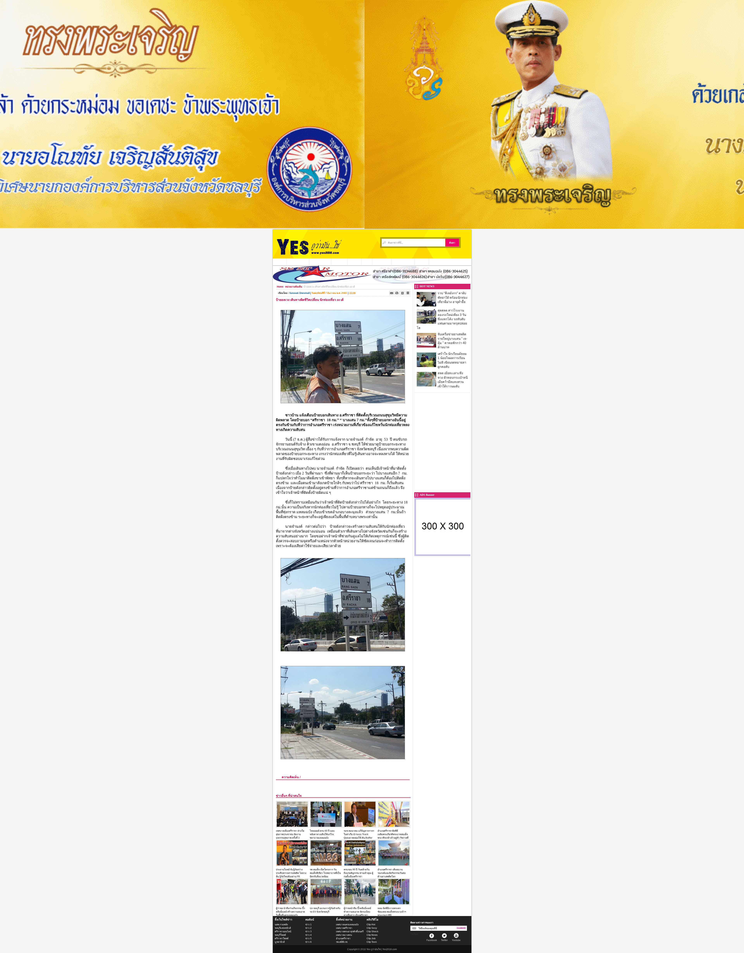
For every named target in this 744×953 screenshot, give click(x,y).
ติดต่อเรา (421, 261)
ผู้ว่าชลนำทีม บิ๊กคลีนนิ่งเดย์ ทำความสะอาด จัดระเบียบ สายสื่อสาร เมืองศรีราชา (357, 911)
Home (280, 286)
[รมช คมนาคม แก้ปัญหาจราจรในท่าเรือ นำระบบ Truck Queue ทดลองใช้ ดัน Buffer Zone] (360, 826)
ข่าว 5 (308, 938)
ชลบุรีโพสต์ (280, 935)
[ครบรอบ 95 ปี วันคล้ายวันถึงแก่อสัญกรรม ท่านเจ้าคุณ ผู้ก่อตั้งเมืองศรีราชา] (360, 865)
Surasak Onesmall (299, 293)
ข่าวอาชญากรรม (298, 261)
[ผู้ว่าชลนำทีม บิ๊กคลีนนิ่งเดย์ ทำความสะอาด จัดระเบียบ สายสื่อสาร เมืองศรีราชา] (360, 904)
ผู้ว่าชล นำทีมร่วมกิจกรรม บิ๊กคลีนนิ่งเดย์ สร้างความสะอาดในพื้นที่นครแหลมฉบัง (290, 911)
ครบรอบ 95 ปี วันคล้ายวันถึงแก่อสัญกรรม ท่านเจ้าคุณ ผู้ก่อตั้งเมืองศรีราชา (358, 873)
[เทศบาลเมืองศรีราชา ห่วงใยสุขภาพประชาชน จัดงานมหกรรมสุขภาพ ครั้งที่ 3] (292, 826)
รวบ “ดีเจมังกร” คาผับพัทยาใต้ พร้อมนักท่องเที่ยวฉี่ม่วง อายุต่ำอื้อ (452, 298)
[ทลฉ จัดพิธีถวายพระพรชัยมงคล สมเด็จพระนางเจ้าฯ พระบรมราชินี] (394, 904)
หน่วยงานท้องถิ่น (320, 261)
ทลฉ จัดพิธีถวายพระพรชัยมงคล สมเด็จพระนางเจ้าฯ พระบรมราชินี (392, 911)
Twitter (444, 940)
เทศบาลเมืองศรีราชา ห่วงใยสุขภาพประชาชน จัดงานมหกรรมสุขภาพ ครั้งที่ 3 (290, 834)
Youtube (456, 940)
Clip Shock (372, 931)
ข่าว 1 (308, 924)
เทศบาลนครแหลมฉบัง (347, 924)
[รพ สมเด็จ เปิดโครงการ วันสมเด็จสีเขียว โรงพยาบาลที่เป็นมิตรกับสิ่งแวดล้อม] (326, 865)
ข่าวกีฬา (354, 261)
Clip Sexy (372, 928)
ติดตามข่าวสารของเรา (421, 922)
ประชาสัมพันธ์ (382, 261)
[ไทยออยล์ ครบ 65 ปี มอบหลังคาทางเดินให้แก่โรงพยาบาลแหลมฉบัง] (326, 826)
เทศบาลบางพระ (344, 935)
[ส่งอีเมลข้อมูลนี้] (391, 293)
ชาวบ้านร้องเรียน (403, 261)
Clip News (372, 935)
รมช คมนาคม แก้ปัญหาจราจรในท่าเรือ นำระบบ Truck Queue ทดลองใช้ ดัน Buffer (359, 834)
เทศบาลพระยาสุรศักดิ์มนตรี (349, 931)
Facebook (431, 940)
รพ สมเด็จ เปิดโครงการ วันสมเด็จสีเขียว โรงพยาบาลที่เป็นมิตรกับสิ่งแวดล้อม (325, 873)
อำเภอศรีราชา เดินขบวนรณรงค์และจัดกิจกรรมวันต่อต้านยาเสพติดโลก (392, 873)
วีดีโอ (366, 261)
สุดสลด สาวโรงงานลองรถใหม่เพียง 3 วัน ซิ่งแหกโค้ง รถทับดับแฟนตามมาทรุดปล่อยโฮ (442, 319)
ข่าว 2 (308, 928)
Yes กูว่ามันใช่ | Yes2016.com (381, 949)
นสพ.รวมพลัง (281, 924)
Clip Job (371, 938)
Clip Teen (372, 942)
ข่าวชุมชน (339, 261)
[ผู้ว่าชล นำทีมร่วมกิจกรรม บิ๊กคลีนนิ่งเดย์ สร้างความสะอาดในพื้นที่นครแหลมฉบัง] (292, 904)
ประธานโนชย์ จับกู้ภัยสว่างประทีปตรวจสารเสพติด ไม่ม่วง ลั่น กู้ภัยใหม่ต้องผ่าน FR (291, 873)
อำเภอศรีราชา (343, 938)
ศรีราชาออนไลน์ (283, 931)
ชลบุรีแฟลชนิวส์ (283, 928)
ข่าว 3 (308, 931)
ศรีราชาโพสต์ (281, 938)
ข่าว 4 (308, 935)
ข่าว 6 (308, 942)
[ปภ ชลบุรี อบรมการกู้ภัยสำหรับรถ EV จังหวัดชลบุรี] (326, 904)
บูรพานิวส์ (280, 942)
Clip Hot (371, 924)
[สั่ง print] (397, 293)
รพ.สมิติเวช (341, 942)
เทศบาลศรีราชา (344, 928)
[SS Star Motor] (372, 282)
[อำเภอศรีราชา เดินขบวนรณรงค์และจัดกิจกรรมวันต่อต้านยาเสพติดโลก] (394, 865)
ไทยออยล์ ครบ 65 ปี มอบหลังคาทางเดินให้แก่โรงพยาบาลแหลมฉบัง (322, 834)
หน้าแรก (280, 261)
